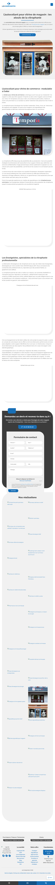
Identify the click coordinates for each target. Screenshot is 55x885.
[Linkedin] (7, 856)
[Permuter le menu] (52, 4)
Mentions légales (8, 873)
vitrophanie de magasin (38, 24)
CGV (38, 873)
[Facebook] (3, 856)
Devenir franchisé (20, 856)
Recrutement (20, 858)
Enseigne (34, 850)
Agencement (34, 854)
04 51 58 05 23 (48, 852)
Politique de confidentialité (19, 873)
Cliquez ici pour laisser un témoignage (41, 840)
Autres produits (34, 856)
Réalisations (20, 862)
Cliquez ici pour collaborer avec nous (13, 840)
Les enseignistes (20, 854)
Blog (20, 860)
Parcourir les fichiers (25, 480)
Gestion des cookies (31, 873)
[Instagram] (10, 856)
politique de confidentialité (27, 484)
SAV (21, 864)
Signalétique (34, 852)
